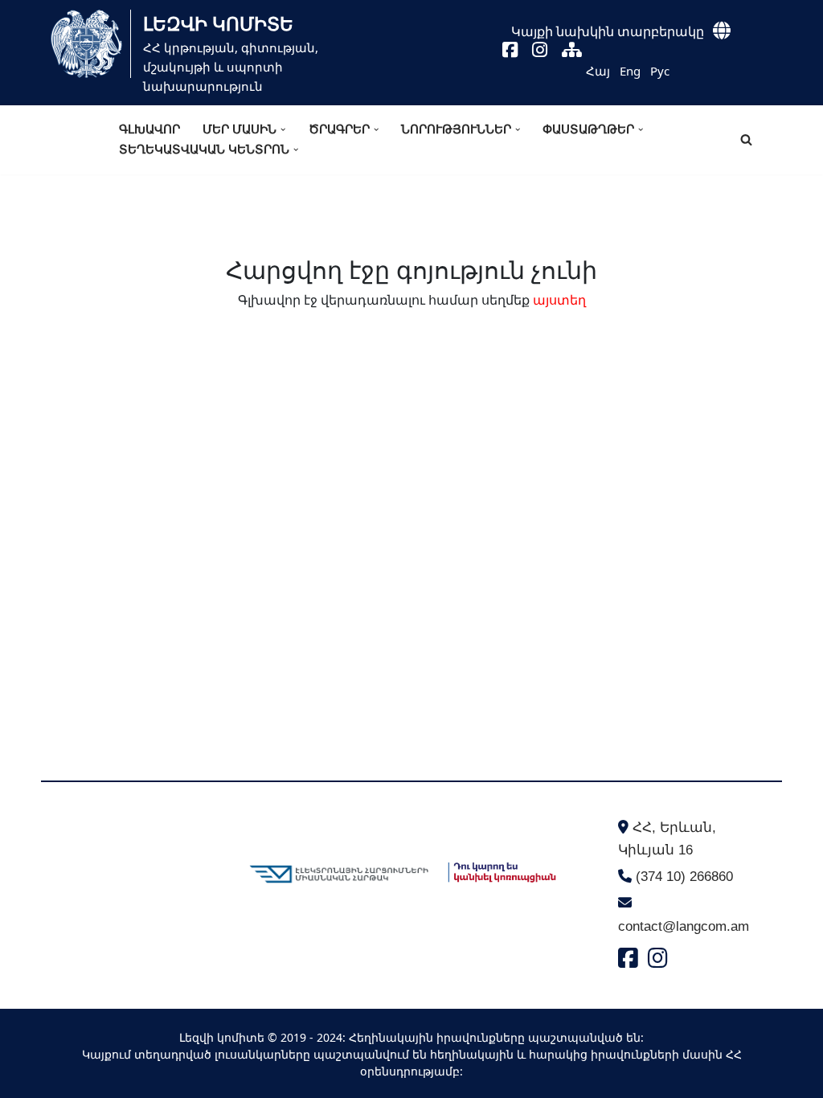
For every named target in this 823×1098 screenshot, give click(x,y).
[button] (282, 129)
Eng (630, 71)
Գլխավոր (149, 129)
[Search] (746, 139)
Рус (659, 71)
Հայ (598, 71)
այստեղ (559, 300)
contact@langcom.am (683, 926)
